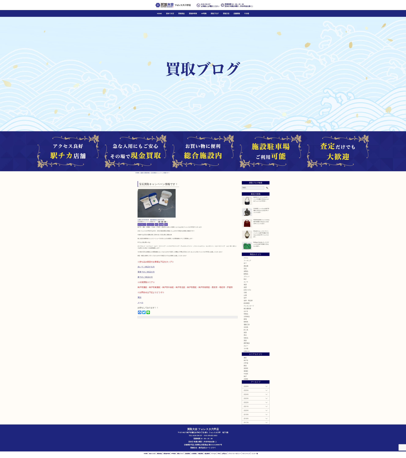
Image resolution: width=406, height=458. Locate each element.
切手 (245, 298)
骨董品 (246, 314)
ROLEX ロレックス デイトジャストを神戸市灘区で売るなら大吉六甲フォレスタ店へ (261, 234)
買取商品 (181, 13)
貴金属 (161, 224)
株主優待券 (247, 308)
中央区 (246, 374)
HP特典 (203, 13)
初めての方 (170, 13)
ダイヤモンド (142, 224)
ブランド (247, 276)
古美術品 (247, 316)
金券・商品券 (248, 300)
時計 (245, 279)
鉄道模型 (247, 303)
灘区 (245, 358)
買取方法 (226, 13)
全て (156, 224)
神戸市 (246, 360)
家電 (245, 319)
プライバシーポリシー (234, 453)
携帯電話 (247, 343)
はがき (246, 311)
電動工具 (247, 324)
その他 (246, 348)
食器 (245, 284)
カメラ (246, 282)
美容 (245, 340)
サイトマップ (246, 453)
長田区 (246, 368)
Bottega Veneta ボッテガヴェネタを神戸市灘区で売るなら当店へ (261, 244)
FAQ (219, 453)
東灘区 (246, 371)
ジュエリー (150, 224)
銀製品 (246, 274)
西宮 (245, 365)
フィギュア (247, 260)
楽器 (245, 332)
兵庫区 (246, 379)
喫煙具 (246, 322)
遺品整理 (207, 453)
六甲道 (246, 363)
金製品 (246, 271)
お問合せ (224, 453)
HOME (159, 13)
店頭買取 (187, 453)
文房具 (246, 327)
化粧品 (246, 338)
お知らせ (247, 351)
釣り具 (246, 330)
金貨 (245, 287)
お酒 (245, 295)
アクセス (213, 453)
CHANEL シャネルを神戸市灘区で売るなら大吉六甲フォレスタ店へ (261, 210)
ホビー (246, 346)
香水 (245, 335)
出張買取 (194, 453)
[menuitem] (159, 13)
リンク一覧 (255, 453)
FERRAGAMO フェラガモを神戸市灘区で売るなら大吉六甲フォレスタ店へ (261, 221)
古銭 (245, 292)
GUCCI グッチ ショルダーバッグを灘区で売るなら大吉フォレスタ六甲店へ (261, 199)
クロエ (246, 258)
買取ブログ (215, 13)
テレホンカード (249, 306)
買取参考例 (193, 13)
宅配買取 (200, 453)
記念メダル (247, 290)
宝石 (166, 224)
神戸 (245, 376)
